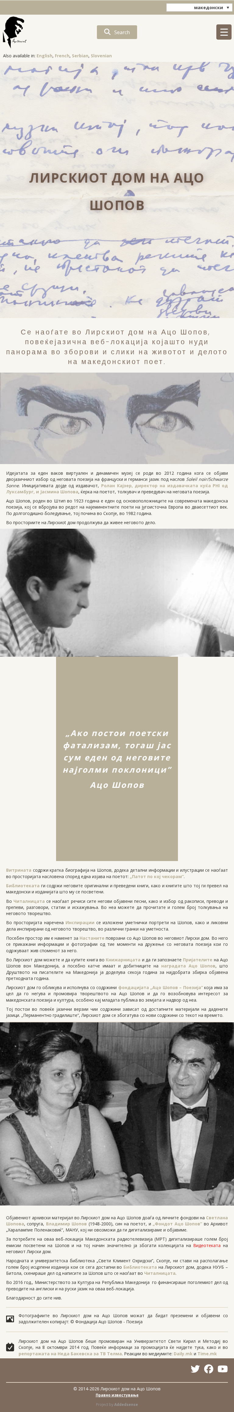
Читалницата (29, 901)
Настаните (92, 938)
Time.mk (207, 1354)
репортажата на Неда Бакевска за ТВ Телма (70, 1354)
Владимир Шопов (66, 1224)
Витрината (18, 870)
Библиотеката (23, 885)
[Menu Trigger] (224, 32)
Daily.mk (183, 1354)
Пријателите (197, 960)
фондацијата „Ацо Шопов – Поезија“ (160, 987)
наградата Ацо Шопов (188, 966)
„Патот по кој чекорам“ (157, 876)
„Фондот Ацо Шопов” (177, 1224)
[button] (117, 32)
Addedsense (126, 1404)
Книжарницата (123, 960)
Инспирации (80, 922)
